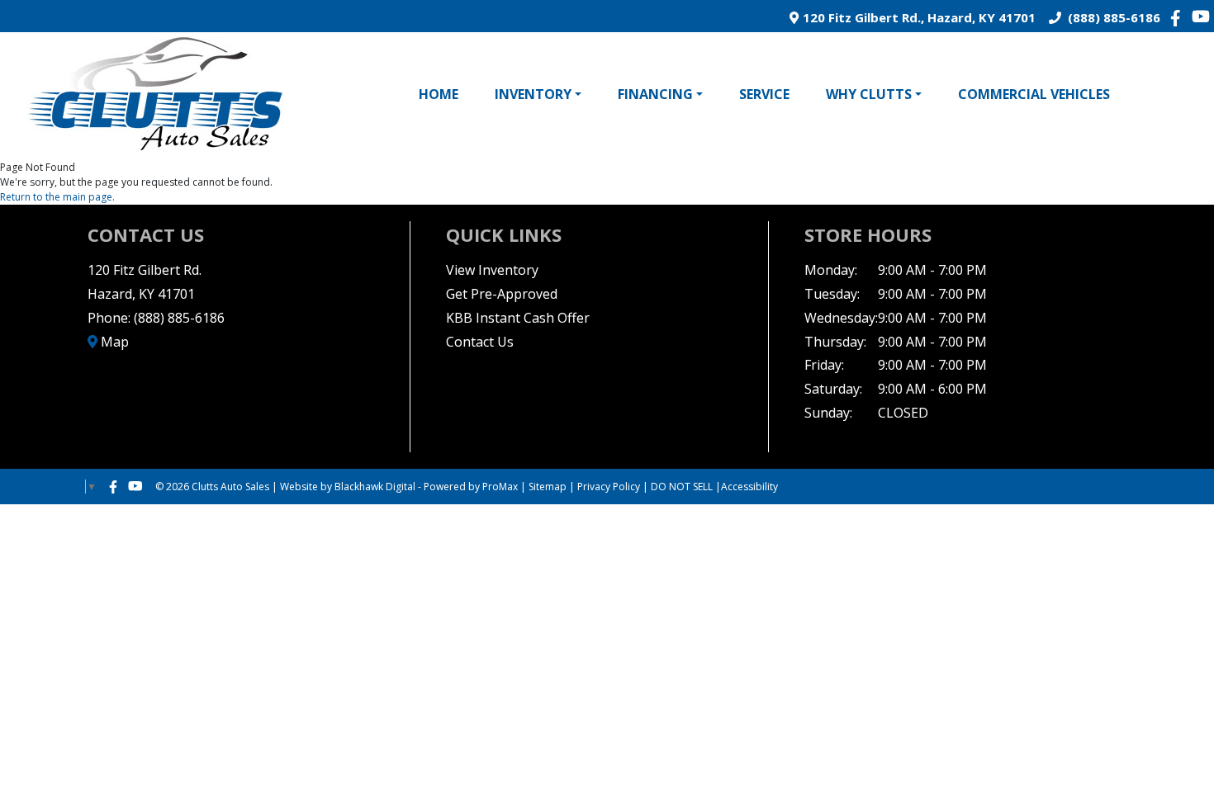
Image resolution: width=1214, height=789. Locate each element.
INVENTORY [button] (533, 94)
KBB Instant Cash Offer (518, 318)
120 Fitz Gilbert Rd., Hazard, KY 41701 (917, 17)
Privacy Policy (608, 487)
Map (113, 342)
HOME (438, 94)
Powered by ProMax (471, 487)
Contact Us (480, 342)
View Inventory (492, 270)
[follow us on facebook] (1179, 17)
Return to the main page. (57, 197)
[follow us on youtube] (1201, 16)
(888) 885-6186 (1110, 17)
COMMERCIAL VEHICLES (1034, 94)
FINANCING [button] (655, 94)
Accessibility (749, 487)
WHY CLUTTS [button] (869, 94)
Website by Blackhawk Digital (347, 487)
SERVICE (764, 94)
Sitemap (548, 487)
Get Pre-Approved (501, 294)
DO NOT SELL (682, 487)
